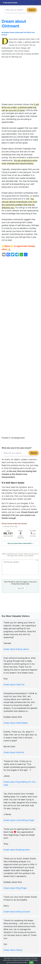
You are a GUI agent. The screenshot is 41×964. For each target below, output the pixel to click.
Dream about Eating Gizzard (17, 911)
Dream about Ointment (14, 23)
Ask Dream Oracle (10, 2)
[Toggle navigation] (36, 2)
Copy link (20, 588)
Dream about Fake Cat (14, 684)
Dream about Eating (13, 950)
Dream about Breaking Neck (17, 850)
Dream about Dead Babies (16, 723)
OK (31, 962)
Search (32, 10)
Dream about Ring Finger (15, 888)
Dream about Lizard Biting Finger (19, 820)
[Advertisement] (20, 81)
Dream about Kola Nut (14, 752)
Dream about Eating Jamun (16, 649)
